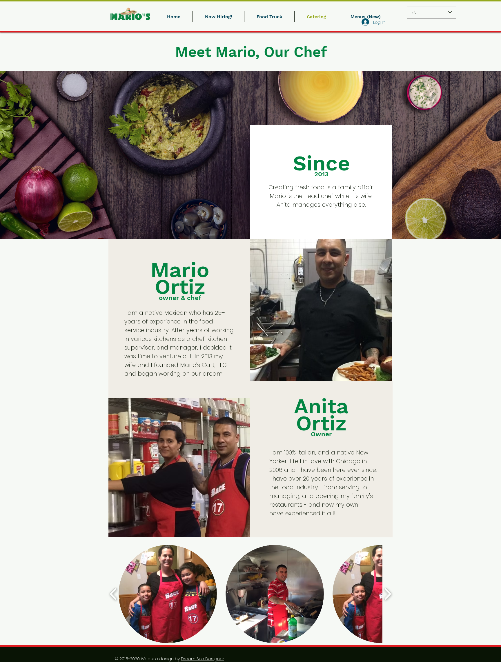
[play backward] (113, 594)
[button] (168, 594)
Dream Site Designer (202, 659)
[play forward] (387, 594)
